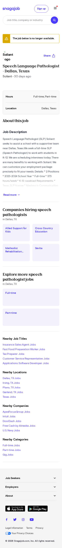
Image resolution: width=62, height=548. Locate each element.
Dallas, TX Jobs (12, 378)
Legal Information (14, 528)
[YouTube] (32, 520)
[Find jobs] (54, 20)
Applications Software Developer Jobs (26, 363)
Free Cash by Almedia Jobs (19, 425)
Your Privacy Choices (22, 533)
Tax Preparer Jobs (13, 354)
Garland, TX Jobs (13, 392)
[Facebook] (6, 520)
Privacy (39, 528)
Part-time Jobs (12, 450)
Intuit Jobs (9, 416)
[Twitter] (15, 520)
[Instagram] (23, 520)
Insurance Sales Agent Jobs (19, 344)
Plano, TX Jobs (11, 387)
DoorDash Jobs (12, 421)
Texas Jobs (9, 397)
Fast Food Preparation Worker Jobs (24, 349)
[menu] (55, 9)
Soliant (7, 76)
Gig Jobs (8, 454)
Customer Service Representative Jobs (26, 358)
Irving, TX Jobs (11, 383)
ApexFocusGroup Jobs (16, 412)
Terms (29, 528)
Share (47, 55)
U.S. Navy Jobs (11, 430)
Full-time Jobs (11, 445)
